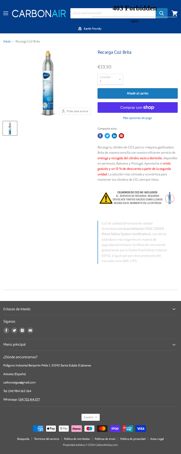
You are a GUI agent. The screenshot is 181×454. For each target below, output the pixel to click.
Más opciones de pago (137, 118)
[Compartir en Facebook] (100, 135)
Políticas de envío (105, 439)
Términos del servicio (46, 439)
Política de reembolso (77, 439)
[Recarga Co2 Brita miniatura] (10, 128)
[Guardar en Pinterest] (121, 135)
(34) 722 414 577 (29, 399)
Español (88, 417)
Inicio (7, 41)
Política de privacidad (132, 439)
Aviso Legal (157, 439)
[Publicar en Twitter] (107, 135)
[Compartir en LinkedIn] (114, 135)
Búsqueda (23, 439)
